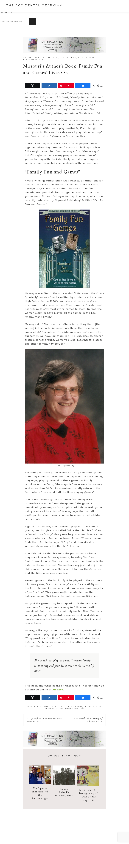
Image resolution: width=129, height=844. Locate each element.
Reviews (90, 58)
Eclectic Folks (50, 58)
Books (37, 58)
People (81, 58)
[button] (120, 6)
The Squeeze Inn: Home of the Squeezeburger (40, 793)
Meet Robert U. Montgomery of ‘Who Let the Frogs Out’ (88, 795)
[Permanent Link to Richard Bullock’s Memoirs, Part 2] (64, 783)
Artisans (28, 58)
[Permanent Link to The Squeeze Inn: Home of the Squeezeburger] (40, 783)
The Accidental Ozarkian (34, 5)
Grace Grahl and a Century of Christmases (87, 720)
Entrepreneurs (67, 58)
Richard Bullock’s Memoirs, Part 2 (64, 792)
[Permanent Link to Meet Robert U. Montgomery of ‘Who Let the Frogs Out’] (88, 785)
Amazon (57, 689)
